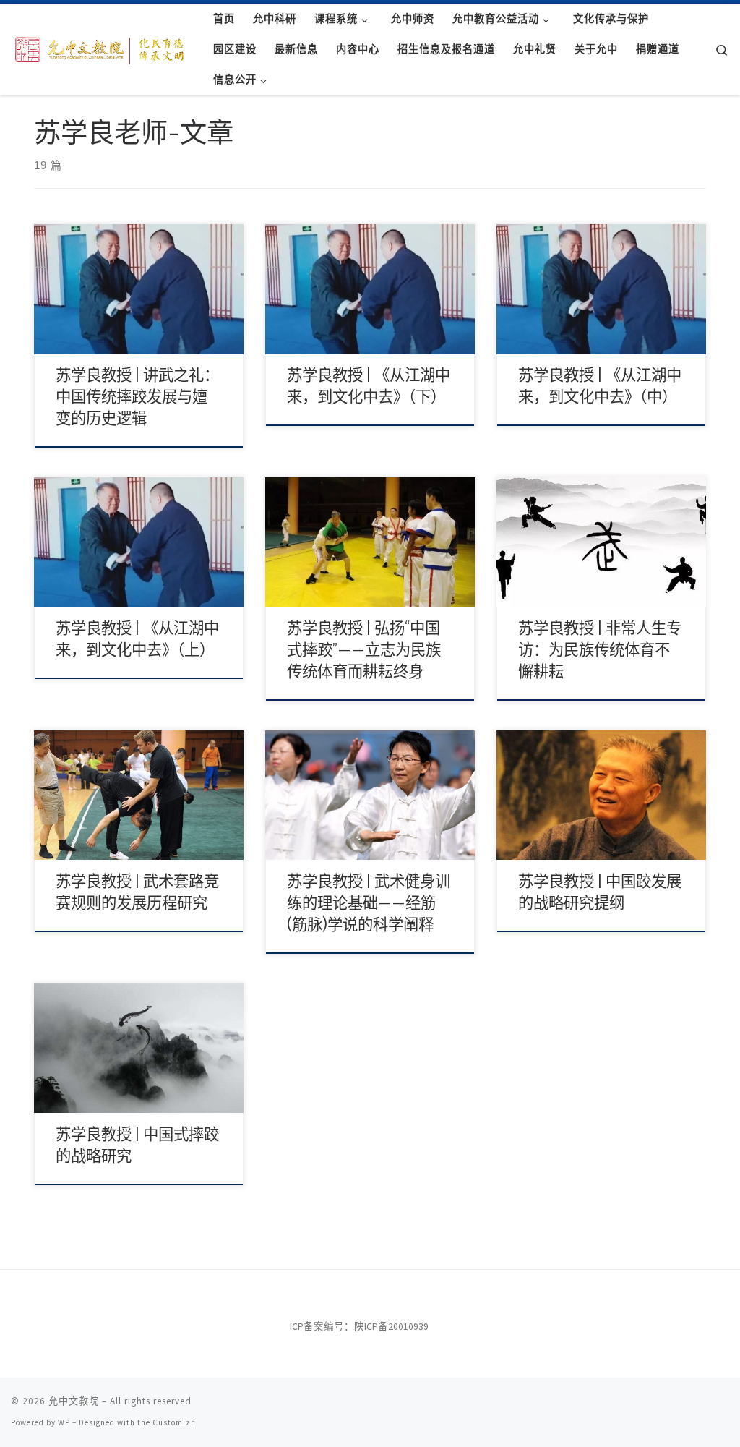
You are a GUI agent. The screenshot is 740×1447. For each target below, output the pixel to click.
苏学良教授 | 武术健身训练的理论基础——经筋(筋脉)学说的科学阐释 (368, 903)
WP (64, 1422)
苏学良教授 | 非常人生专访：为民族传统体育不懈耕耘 (599, 650)
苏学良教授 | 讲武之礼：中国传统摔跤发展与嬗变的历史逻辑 (137, 397)
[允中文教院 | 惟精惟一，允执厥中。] (101, 48)
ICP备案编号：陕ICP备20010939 (359, 1326)
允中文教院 (73, 1401)
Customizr (173, 1422)
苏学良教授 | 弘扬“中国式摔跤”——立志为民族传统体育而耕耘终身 (364, 650)
